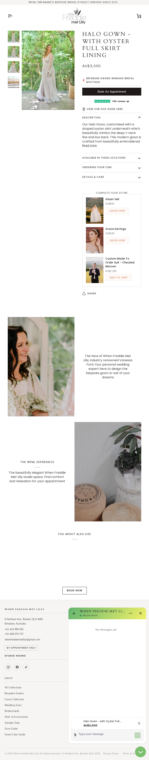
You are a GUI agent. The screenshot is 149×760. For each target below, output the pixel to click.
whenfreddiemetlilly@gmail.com (22, 639)
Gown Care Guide (15, 734)
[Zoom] (29, 102)
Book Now (74, 590)
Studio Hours (38, 656)
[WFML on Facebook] (17, 667)
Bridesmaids (12, 711)
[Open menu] (13, 16)
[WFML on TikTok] (26, 667)
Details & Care (93, 177)
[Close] (140, 613)
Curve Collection (14, 699)
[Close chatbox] (140, 751)
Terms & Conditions (133, 753)
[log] (107, 667)
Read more (89, 145)
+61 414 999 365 (14, 629)
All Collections (13, 687)
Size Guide (11, 728)
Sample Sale (12, 722)
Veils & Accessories (16, 716)
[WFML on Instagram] (8, 667)
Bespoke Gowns (14, 693)
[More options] (130, 613)
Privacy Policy (111, 753)
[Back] (74, 613)
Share (91, 293)
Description (91, 117)
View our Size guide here (105, 109)
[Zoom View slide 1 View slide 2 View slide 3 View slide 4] (48, 70)
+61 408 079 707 (14, 633)
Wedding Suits (13, 705)
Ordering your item (97, 167)
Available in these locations (104, 157)
